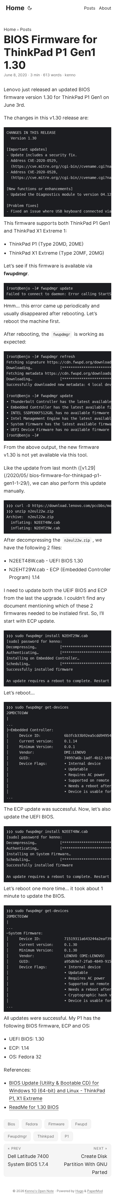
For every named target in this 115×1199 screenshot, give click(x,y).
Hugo (79, 1191)
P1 (67, 1136)
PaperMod (95, 1191)
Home (15, 8)
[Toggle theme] (29, 8)
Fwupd (81, 1124)
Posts (25, 29)
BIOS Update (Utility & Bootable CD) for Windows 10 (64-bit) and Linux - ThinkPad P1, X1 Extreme (57, 1090)
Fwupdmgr (17, 1136)
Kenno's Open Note (39, 1191)
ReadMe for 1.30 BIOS (34, 1107)
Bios (11, 1124)
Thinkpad (45, 1136)
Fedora (32, 1124)
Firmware (56, 1124)
